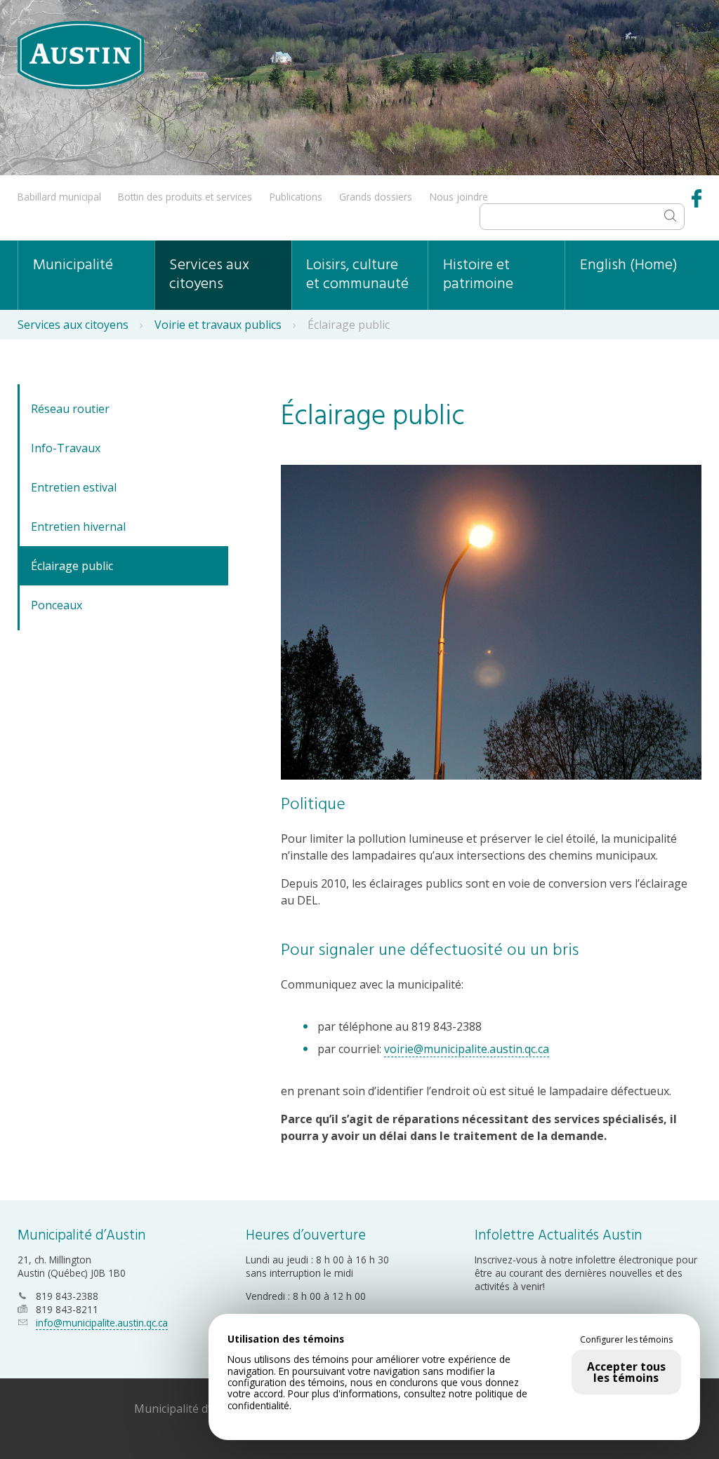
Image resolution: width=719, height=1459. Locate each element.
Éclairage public (72, 566)
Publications (296, 196)
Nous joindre (459, 196)
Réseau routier (70, 408)
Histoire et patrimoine (478, 275)
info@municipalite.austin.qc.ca (102, 1322)
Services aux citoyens (209, 275)
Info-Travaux (65, 448)
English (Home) (629, 265)
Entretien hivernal (78, 526)
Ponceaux (56, 605)
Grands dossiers (375, 196)
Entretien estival (74, 487)
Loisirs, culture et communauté (357, 275)
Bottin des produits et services (185, 196)
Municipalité (73, 265)
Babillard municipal (59, 196)
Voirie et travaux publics (218, 324)
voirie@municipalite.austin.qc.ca (466, 1049)
